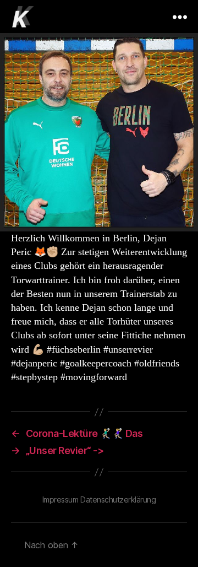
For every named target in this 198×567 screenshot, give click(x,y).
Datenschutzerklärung (118, 499)
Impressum (60, 499)
